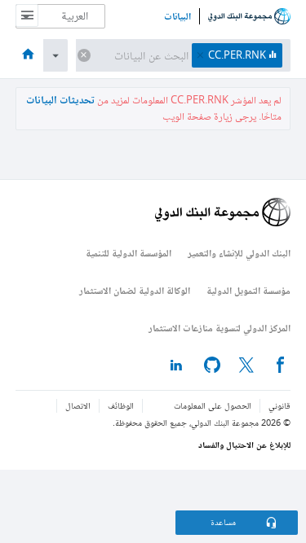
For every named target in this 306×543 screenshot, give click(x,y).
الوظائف (121, 406)
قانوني (279, 406)
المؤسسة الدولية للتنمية (128, 253)
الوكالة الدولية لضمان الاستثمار (134, 290)
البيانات (177, 16)
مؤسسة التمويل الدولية (248, 290)
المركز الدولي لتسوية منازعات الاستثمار (219, 328)
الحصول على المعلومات (212, 406)
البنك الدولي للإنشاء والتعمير (239, 253)
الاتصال (78, 406)
